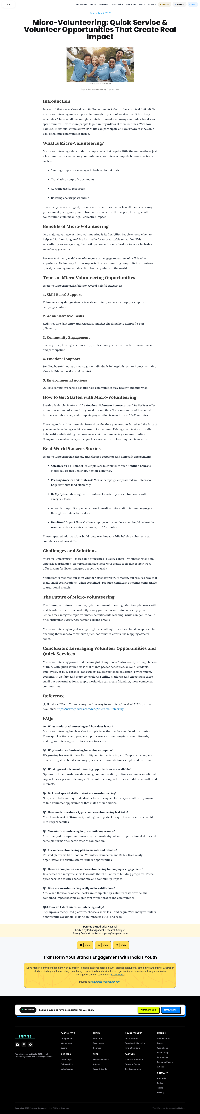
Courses (97, 1048)
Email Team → (171, 1010)
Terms (160, 1088)
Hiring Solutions (132, 1048)
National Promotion (134, 1059)
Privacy (160, 1092)
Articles (96, 1064)
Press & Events (100, 1069)
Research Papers (101, 1059)
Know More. (117, 974)
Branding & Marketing (135, 1043)
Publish (152, 4)
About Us (161, 1078)
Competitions (81, 4)
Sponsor (165, 4)
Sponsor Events (132, 1064)
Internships (131, 4)
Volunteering (67, 1069)
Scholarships (117, 4)
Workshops (103, 4)
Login (193, 4)
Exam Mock (98, 1043)
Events (93, 4)
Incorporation (131, 1038)
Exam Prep (98, 1038)
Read (142, 4)
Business (180, 4)
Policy (160, 1083)
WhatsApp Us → (148, 1010)
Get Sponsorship (133, 1069)
